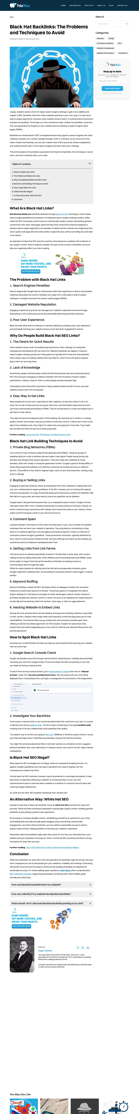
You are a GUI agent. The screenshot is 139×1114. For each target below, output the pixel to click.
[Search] (126, 24)
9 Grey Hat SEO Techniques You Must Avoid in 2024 (47, 434)
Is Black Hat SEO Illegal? (23, 192)
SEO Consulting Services (20, 874)
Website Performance (105, 53)
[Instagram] (83, 948)
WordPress (123, 53)
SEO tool (49, 734)
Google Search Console (59, 671)
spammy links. (36, 725)
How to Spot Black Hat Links (25, 188)
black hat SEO (62, 214)
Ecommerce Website (105, 43)
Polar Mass (65, 870)
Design (111, 38)
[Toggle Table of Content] (88, 163)
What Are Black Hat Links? (24, 172)
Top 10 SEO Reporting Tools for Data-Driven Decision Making (52, 847)
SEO (12, 17)
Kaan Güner (35, 39)
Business (100, 38)
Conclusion (18, 199)
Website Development (105, 48)
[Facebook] (78, 948)
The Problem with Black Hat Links (27, 176)
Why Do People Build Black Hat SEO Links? (30, 180)
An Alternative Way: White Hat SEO (28, 195)
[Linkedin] (88, 948)
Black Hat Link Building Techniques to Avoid (31, 184)
